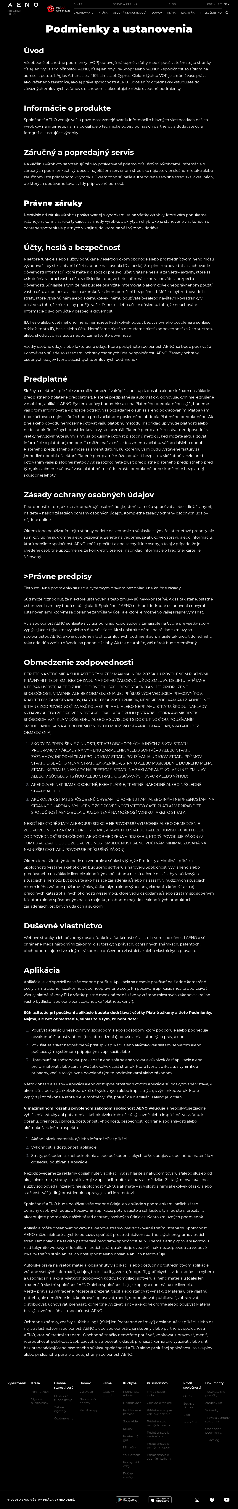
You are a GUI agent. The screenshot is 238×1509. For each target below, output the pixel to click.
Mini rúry (129, 1447)
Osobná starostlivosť (130, 12)
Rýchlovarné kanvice (132, 1412)
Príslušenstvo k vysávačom (158, 1434)
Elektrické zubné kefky (63, 1398)
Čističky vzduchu (109, 1393)
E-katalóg (212, 1440)
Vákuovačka (131, 1455)
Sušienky (211, 1410)
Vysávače (86, 1391)
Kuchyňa (188, 12)
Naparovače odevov (88, 1401)
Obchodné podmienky (213, 1430)
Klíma (171, 12)
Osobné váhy (63, 1418)
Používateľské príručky (215, 1393)
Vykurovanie (83, 12)
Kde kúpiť (214, 4)
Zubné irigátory (60, 1409)
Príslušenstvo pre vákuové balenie (159, 1412)
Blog (172, 4)
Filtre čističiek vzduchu (156, 1393)
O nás (78, 4)
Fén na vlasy (40, 1391)
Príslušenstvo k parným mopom (159, 1445)
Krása (103, 12)
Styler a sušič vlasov (39, 1401)
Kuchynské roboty (131, 1393)
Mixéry (127, 1429)
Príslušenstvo (211, 12)
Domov (157, 12)
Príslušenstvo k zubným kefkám (159, 1456)
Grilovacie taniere (159, 1403)
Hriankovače (132, 1403)
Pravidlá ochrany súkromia (217, 1419)
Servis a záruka (125, 4)
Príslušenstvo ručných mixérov (159, 1423)
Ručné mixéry (128, 1475)
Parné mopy (88, 1410)
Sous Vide (130, 1421)
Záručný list (213, 1403)
